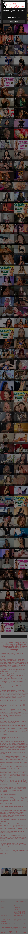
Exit (14, 14)
